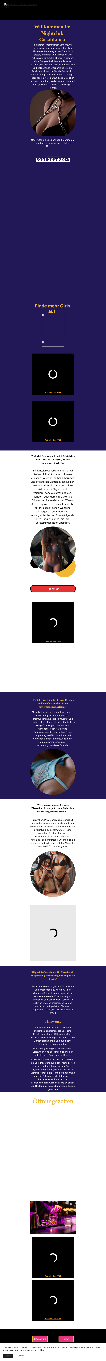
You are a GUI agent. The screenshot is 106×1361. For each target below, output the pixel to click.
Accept (8, 1356)
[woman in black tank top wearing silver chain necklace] (53, 113)
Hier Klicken (53, 588)
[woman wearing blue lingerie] (53, 772)
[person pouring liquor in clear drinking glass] (53, 1217)
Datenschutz (40, 1339)
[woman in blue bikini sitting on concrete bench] (53, 549)
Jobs (66, 1339)
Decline (21, 1356)
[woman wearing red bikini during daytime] (53, 874)
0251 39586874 (53, 159)
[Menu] (100, 10)
